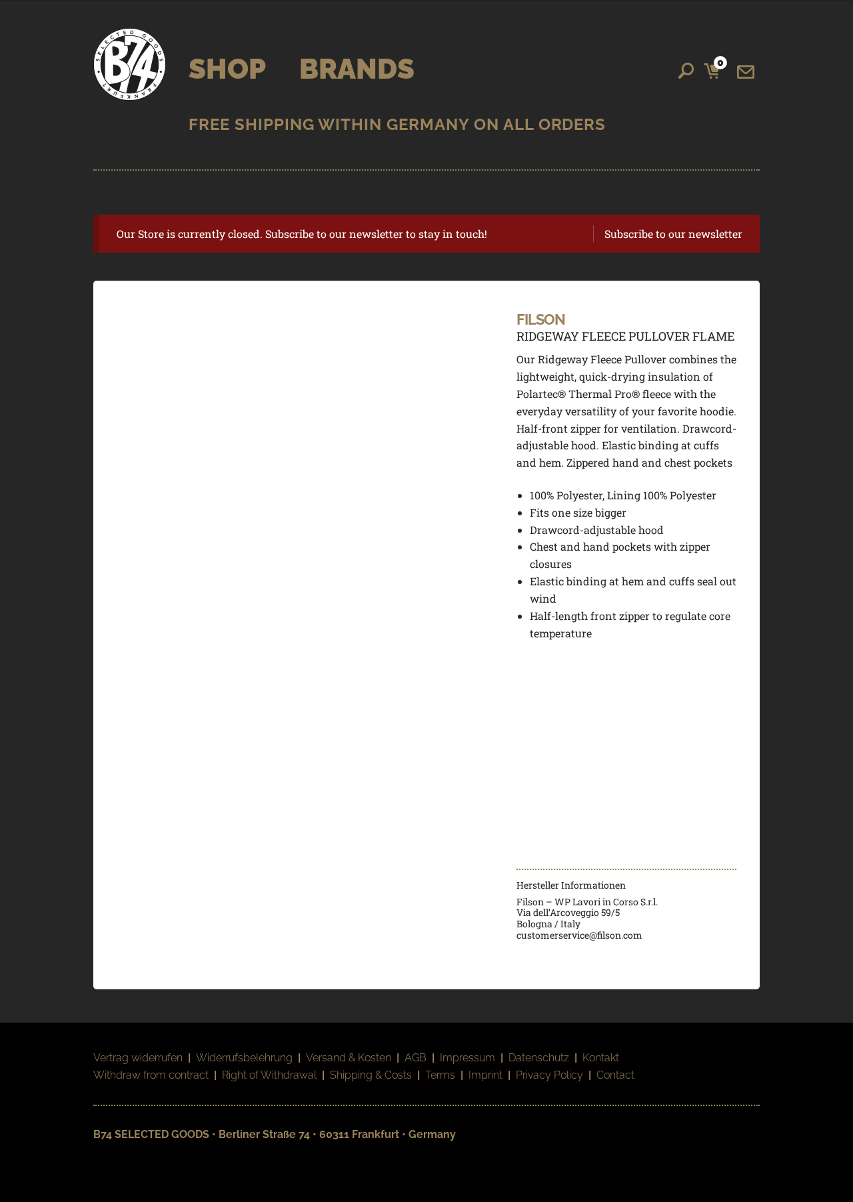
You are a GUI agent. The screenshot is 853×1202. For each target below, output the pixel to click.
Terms (440, 1075)
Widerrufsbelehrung (244, 1057)
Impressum (467, 1057)
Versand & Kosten (348, 1057)
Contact (615, 1075)
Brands (357, 69)
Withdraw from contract (151, 1075)
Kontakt (600, 1057)
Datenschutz (538, 1057)
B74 (129, 64)
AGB (415, 1057)
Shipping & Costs (371, 1075)
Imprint (485, 1075)
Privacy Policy (549, 1075)
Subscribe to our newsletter (673, 234)
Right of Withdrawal (269, 1075)
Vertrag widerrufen (138, 1057)
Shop (227, 69)
